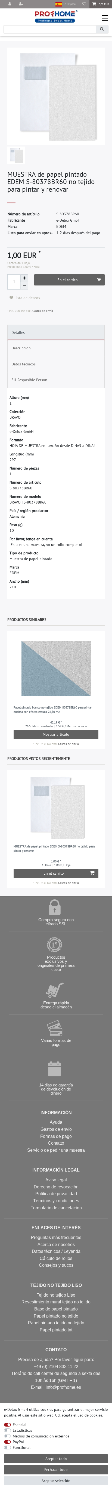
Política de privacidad (56, 1193)
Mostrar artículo (56, 734)
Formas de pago (56, 1136)
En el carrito (67, 279)
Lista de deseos (26, 297)
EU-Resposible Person (29, 379)
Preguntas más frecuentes (56, 1237)
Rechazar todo (56, 1469)
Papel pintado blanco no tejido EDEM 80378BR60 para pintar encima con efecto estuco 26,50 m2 (53, 710)
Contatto (56, 1143)
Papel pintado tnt (56, 1330)
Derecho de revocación (56, 1187)
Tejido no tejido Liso (56, 1295)
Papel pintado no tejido (56, 1316)
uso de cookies (89, 1415)
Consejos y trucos (56, 1265)
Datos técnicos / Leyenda (56, 1251)
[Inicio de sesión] (10, 4)
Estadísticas (22, 1430)
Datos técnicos (23, 364)
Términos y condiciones (56, 1200)
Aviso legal (56, 1180)
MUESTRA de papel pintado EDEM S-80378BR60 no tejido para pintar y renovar (54, 848)
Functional (21, 1447)
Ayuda (56, 1122)
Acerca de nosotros (56, 1244)
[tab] (55, 332)
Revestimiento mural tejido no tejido (56, 1302)
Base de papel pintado (56, 1309)
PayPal (18, 1441)
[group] (56, 668)
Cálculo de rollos (56, 1258)
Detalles (18, 332)
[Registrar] (21, 4)
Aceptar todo (56, 1458)
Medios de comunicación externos (41, 1436)
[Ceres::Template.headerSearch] (102, 29)
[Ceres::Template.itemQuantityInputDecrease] (24, 286)
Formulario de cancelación (56, 1208)
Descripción (21, 348)
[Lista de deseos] (84, 4)
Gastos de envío (42, 311)
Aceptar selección (56, 1480)
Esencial (19, 1424)
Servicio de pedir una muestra (56, 1150)
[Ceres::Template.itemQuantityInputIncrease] (24, 278)
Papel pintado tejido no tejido (56, 1323)
